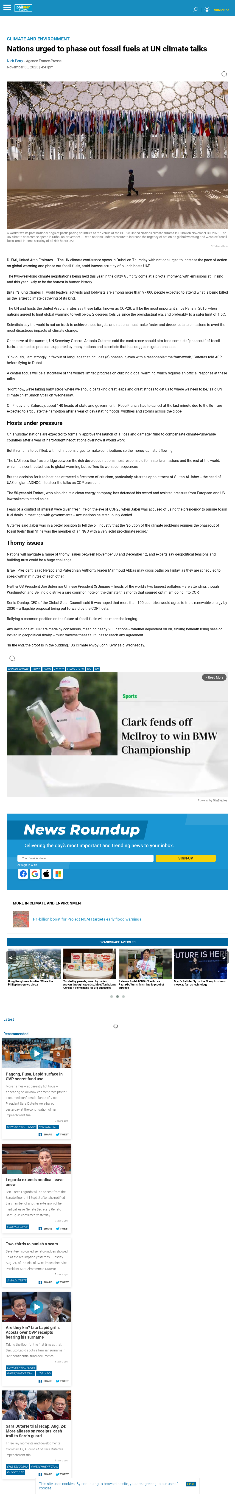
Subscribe (221, 10)
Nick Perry (15, 61)
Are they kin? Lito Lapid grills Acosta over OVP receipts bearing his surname (33, 1332)
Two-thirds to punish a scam (32, 1243)
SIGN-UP (185, 858)
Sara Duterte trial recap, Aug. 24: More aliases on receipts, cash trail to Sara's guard (36, 1431)
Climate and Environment (38, 39)
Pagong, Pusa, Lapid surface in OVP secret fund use (34, 1076)
